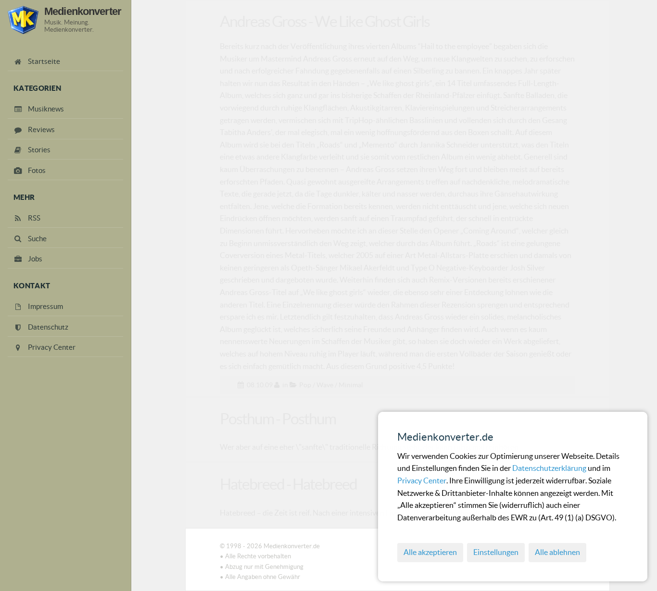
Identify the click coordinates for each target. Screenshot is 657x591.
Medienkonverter (82, 11)
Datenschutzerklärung (550, 468)
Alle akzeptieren (430, 552)
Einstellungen (495, 552)
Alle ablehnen (557, 552)
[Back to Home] (23, 20)
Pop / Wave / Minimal (331, 385)
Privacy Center (421, 480)
